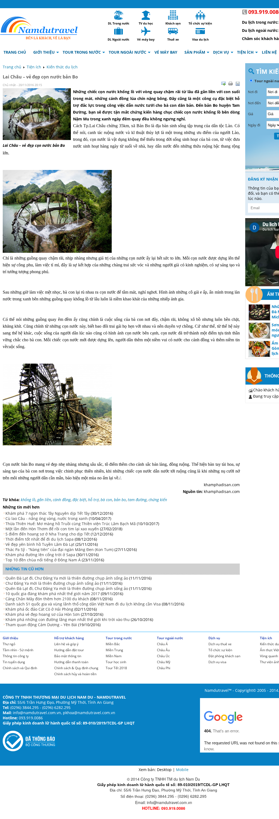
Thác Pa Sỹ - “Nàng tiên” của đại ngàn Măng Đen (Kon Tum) (59, 549)
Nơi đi (252, 91)
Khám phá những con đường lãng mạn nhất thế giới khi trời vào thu (67, 619)
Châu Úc (163, 656)
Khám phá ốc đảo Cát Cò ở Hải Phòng (39, 609)
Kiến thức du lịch (62, 66)
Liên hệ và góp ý (66, 644)
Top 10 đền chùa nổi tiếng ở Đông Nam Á (43, 559)
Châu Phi (163, 668)
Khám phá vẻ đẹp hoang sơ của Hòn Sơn (42, 614)
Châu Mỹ (163, 662)
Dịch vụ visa (217, 662)
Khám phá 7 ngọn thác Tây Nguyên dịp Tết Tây (47, 513)
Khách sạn (173, 15)
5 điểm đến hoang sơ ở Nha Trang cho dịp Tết (47, 534)
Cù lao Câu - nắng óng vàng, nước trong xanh (46, 518)
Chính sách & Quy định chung (76, 668)
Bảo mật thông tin (67, 656)
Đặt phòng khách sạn (224, 656)
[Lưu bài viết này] (237, 83)
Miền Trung (114, 650)
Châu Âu (163, 650)
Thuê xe (173, 31)
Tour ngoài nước (170, 638)
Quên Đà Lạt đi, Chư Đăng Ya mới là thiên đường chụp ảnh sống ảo (66, 578)
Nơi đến (254, 103)
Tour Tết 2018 (116, 668)
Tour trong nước (119, 638)
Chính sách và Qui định (20, 668)
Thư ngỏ (9, 644)
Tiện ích (34, 66)
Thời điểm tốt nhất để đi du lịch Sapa (39, 539)
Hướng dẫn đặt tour (69, 650)
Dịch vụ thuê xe (220, 644)
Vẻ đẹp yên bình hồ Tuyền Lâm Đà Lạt (39, 544)
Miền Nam (114, 656)
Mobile (182, 769)
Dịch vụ (214, 638)
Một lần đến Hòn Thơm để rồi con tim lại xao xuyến (52, 528)
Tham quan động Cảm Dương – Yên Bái (41, 624)
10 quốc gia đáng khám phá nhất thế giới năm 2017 (52, 593)
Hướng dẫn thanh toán (71, 662)
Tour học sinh (116, 662)
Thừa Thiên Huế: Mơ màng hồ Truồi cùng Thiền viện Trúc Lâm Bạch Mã (70, 523)
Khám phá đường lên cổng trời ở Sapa (40, 554)
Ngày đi (254, 125)
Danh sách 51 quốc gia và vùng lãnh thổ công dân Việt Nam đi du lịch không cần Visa (83, 604)
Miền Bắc (113, 644)
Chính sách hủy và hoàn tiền (75, 674)
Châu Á (162, 644)
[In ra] (230, 83)
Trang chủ (12, 66)
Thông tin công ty (16, 656)
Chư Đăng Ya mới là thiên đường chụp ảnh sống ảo (52, 583)
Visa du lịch (200, 31)
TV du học (145, 15)
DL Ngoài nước (118, 31)
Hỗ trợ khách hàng (69, 638)
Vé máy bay (145, 31)
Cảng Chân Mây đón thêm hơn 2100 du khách (47, 598)
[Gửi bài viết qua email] (223, 83)
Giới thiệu (10, 638)
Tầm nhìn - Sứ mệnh (18, 650)
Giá (250, 113)
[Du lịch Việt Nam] (39, 26)
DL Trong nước (118, 15)
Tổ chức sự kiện (200, 15)
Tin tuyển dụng (14, 662)
